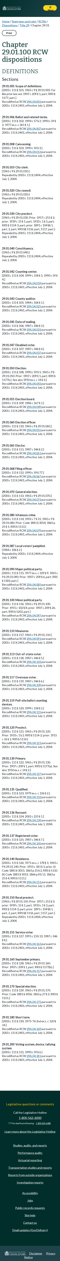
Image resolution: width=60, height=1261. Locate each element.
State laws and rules (24, 21)
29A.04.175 (34, 1002)
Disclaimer (35, 1253)
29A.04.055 (34, 430)
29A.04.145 (34, 843)
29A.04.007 (34, 128)
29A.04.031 (34, 329)
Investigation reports (30, 1182)
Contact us (30, 1222)
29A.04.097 (34, 615)
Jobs (30, 1200)
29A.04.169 (34, 1029)
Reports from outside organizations (30, 1175)
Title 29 (24, 25)
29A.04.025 (34, 306)
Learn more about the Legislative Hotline (30, 1131)
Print (9, 32)
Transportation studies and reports (30, 1167)
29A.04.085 (34, 584)
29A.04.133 (34, 797)
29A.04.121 (34, 743)
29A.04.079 (34, 530)
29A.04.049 (34, 407)
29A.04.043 (34, 383)
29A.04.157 (34, 971)
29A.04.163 (34, 944)
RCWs (42, 21)
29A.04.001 (34, 101)
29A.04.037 (34, 352)
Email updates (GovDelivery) (30, 1230)
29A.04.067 (34, 476)
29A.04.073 (34, 499)
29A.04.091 (34, 638)
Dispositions (9, 25)
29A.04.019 (34, 283)
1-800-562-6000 (30, 1118)
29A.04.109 (34, 685)
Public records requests (30, 1208)
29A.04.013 (34, 152)
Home (6, 21)
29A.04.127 (34, 774)
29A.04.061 (34, 453)
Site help (30, 1215)
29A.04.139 (34, 820)
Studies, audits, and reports (30, 1145)
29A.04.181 (34, 1056)
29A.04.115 (34, 712)
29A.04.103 (34, 662)
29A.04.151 (34, 882)
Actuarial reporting (30, 1160)
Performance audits (30, 1153)
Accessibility (30, 1193)
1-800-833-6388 (43, 1123)
